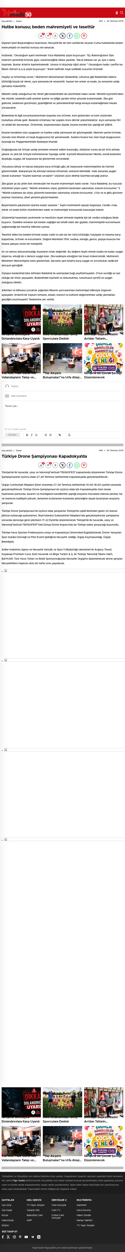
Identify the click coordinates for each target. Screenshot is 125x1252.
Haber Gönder (84, 1215)
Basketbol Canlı (35, 1215)
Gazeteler (82, 1205)
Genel (18, 21)
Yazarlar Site (33, 1210)
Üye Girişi (6, 1205)
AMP (29, 1220)
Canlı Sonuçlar (59, 1205)
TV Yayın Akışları (35, 1205)
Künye (5, 1215)
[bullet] (50, 435)
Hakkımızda (8, 1220)
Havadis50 (7, 21)
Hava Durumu (84, 1210)
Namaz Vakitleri (85, 1220)
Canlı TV (56, 1210)
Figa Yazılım (19, 1181)
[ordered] (45, 435)
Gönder (12, 435)
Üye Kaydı (7, 1210)
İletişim (5, 1225)
